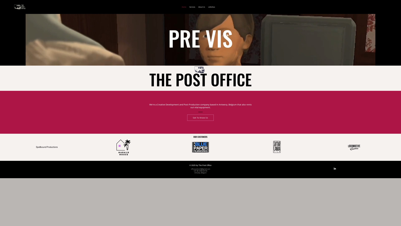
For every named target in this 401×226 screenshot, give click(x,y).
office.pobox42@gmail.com (200, 169)
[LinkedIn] (335, 168)
